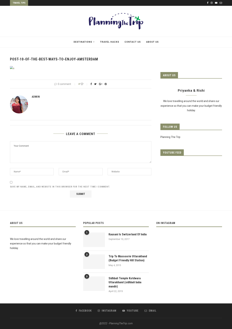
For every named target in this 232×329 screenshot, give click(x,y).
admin (36, 96)
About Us (152, 42)
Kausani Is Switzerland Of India (128, 234)
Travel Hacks (109, 42)
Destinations (83, 42)
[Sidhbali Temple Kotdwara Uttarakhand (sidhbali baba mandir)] (94, 283)
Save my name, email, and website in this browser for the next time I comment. (60, 186)
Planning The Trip (170, 137)
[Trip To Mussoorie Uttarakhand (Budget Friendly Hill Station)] (94, 261)
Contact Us (133, 42)
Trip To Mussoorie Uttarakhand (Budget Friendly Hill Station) (128, 258)
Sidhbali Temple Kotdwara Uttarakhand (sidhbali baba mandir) (125, 282)
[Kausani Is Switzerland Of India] (94, 239)
